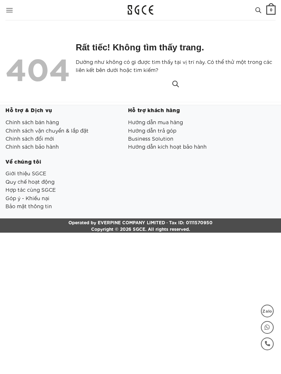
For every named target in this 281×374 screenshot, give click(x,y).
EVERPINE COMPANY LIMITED (131, 222)
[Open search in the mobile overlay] (258, 10)
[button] (9, 10)
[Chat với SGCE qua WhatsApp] (267, 327)
